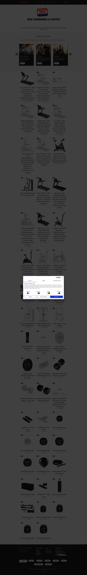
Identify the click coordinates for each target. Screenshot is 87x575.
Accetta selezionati (43, 296)
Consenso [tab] (30, 280)
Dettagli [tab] (43, 280)
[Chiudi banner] (62, 277)
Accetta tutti (56, 296)
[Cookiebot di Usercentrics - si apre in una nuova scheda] (57, 277)
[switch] (38, 293)
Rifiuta (30, 296)
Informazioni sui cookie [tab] (57, 280)
